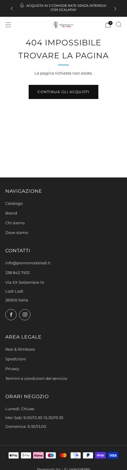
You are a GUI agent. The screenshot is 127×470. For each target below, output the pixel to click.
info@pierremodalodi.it (28, 263)
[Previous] (11, 8)
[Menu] (8, 25)
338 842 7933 (17, 273)
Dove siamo (16, 232)
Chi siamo (15, 223)
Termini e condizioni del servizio (36, 378)
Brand (11, 213)
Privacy (12, 369)
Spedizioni (15, 359)
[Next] (115, 8)
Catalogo (14, 203)
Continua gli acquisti (63, 92)
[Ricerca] (119, 24)
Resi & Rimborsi (20, 349)
